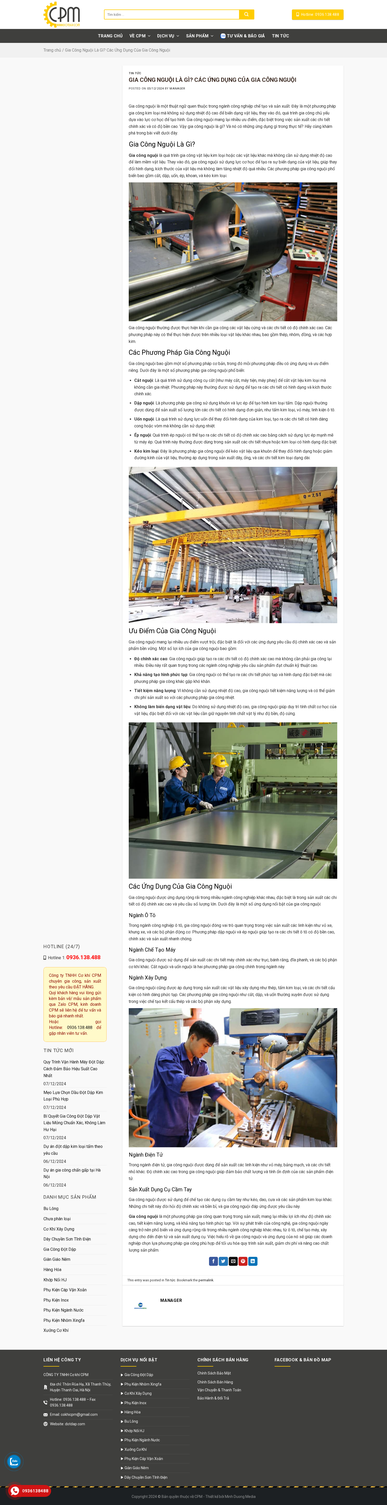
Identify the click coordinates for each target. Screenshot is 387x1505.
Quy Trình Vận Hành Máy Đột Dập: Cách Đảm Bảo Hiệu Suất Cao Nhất (74, 1068)
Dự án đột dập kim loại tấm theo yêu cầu (73, 1150)
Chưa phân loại (57, 1218)
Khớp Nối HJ (55, 1279)
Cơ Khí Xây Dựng (58, 1228)
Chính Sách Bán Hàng (215, 1382)
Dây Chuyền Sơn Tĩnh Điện (67, 1239)
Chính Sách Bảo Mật (214, 1373)
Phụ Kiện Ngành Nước (63, 1310)
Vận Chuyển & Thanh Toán (219, 1390)
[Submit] (246, 14)
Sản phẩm (197, 35)
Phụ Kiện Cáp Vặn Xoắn (65, 1289)
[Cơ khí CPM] (69, 14)
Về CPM (138, 35)
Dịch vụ (165, 35)
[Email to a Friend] (233, 1261)
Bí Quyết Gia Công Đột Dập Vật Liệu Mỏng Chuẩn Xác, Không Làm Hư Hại (74, 1122)
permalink (206, 1280)
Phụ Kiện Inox (56, 1299)
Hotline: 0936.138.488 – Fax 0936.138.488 (73, 1402)
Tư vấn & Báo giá (246, 35)
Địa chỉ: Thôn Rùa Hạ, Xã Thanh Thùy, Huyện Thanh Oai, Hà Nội (80, 1387)
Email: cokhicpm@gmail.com (74, 1414)
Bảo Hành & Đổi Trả (213, 1398)
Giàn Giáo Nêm (56, 1259)
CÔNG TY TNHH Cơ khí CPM (65, 1375)
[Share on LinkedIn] (252, 1261)
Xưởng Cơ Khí (55, 1330)
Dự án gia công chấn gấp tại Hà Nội (72, 1173)
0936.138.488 (79, 1027)
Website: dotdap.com (67, 1424)
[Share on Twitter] (223, 1261)
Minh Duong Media (240, 1496)
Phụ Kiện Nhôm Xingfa (64, 1320)
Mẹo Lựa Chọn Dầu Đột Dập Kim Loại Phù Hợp (73, 1096)
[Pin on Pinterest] (243, 1261)
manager (177, 88)
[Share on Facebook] (213, 1261)
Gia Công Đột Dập (59, 1249)
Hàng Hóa (52, 1269)
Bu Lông (50, 1208)
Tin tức (280, 35)
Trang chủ (110, 35)
